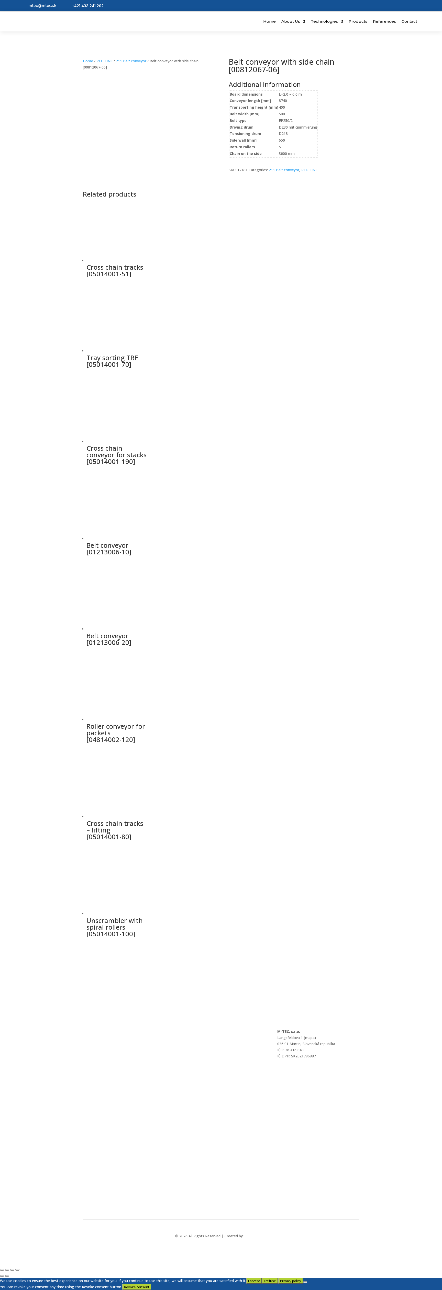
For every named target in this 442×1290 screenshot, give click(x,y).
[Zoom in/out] (2, 1270)
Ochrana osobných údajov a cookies (113, 1031)
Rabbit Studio (256, 1236)
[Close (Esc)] (17, 1270)
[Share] (12, 1270)
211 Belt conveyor (131, 61)
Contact (409, 21)
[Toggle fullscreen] (7, 1270)
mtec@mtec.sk (42, 5)
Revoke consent (136, 1287)
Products (358, 21)
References (384, 21)
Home (269, 21)
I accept (254, 1280)
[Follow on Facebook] (215, 1208)
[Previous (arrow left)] (2, 1276)
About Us (290, 21)
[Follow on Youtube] (227, 1208)
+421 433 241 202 (88, 5)
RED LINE (104, 61)
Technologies (324, 21)
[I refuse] (305, 1282)
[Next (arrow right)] (7, 1276)
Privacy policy (290, 1280)
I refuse (270, 1280)
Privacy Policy (94, 1045)
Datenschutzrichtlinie (100, 1058)
